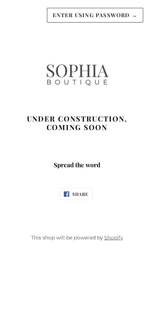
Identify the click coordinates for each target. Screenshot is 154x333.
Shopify (113, 237)
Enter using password (95, 15)
